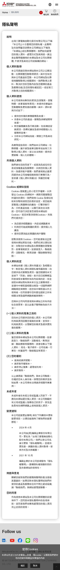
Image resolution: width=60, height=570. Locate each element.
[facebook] (20, 540)
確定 (23, 565)
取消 (35, 565)
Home (5, 12)
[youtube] (12, 540)
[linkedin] (4, 540)
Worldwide (50, 4)
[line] (28, 540)
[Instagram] (35, 540)
